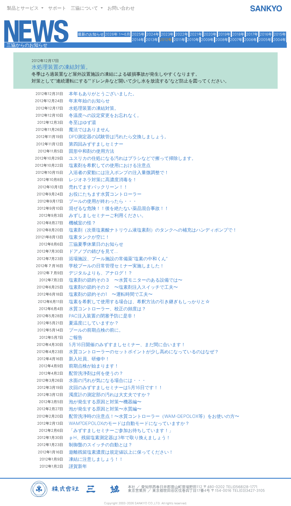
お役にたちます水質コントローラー (105, 194)
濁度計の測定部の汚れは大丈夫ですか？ (110, 394)
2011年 (179, 40)
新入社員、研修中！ (89, 359)
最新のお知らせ (91, 34)
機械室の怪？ (82, 223)
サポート (57, 8)
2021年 (196, 34)
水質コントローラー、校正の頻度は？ (107, 308)
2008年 (221, 40)
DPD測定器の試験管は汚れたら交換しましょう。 (119, 136)
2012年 (166, 40)
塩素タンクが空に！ (89, 237)
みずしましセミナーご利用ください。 (107, 215)
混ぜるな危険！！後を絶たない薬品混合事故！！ (119, 208)
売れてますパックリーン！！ (98, 187)
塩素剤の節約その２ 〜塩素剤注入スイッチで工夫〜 (123, 287)
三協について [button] (85, 8)
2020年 (210, 34)
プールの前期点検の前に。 (96, 330)
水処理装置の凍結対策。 (94, 108)
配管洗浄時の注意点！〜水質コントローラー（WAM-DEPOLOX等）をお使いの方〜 (154, 416)
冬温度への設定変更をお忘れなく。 (105, 115)
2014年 (138, 40)
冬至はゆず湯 (82, 122)
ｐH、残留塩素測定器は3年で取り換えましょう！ (120, 437)
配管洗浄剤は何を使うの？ (96, 373)
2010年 (193, 40)
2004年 (279, 40)
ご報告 (75, 337)
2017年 (252, 34)
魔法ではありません (89, 129)
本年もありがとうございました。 (103, 93)
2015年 (280, 34)
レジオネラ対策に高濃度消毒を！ (103, 179)
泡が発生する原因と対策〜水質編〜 (105, 409)
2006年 (250, 40)
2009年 (207, 40)
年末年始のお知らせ (89, 101)
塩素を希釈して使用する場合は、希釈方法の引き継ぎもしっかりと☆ (139, 301)
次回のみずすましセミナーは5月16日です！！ (116, 387)
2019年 (224, 34)
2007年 (236, 40)
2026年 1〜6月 (117, 34)
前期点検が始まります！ (94, 366)
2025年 (138, 34)
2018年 (238, 34)
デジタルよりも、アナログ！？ (100, 273)
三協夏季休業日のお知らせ (96, 244)
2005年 (265, 40)
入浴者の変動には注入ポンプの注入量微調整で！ (119, 172)
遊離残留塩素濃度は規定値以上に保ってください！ (121, 452)
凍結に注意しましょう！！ (96, 459)
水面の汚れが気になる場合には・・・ (107, 380)
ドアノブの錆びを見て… (93, 251)
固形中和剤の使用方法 (91, 151)
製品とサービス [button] (23, 8)
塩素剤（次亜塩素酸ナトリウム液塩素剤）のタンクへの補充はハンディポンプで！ (153, 230)
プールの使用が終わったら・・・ (103, 201)
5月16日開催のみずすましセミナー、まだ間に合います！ (127, 344)
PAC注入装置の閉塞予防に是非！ (103, 316)
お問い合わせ (121, 8)
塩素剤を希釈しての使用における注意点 (110, 165)
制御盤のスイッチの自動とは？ (100, 444)
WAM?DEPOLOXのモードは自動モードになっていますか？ (129, 423)
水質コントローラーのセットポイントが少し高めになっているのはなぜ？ (144, 351)
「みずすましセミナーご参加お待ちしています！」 (121, 430)
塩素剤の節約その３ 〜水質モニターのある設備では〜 (125, 280)
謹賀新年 (78, 466)
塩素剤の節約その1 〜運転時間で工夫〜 (111, 294)
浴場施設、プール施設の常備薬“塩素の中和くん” (118, 258)
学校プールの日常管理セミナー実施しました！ (116, 266)
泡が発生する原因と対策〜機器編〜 (105, 401)
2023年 (167, 34)
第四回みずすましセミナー (96, 144)
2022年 (181, 34)
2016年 (266, 34)
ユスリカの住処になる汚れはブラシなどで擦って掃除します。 (132, 158)
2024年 (152, 34)
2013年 (152, 40)
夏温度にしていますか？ (94, 323)
